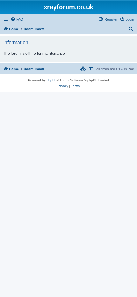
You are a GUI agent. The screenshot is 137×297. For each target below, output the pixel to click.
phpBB (52, 80)
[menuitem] (17, 19)
